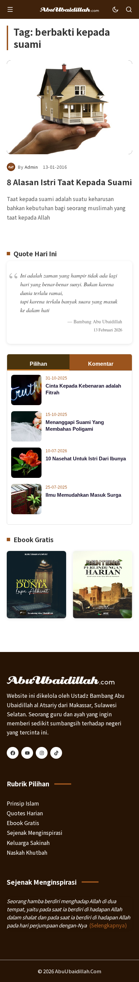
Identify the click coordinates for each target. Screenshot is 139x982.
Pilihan (38, 364)
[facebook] (13, 753)
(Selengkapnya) (108, 925)
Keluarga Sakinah (28, 843)
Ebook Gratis (23, 823)
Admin (31, 167)
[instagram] (42, 753)
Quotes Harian (25, 813)
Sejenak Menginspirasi (34, 832)
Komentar (100, 364)
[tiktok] (56, 753)
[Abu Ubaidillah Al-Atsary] (69, 9)
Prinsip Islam (23, 803)
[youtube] (27, 753)
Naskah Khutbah (27, 852)
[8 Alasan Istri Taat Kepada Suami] (69, 107)
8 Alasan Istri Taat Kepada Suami (69, 182)
